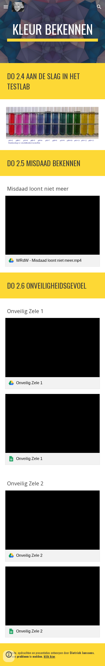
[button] (6, 6)
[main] (52, 32)
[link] (52, 231)
